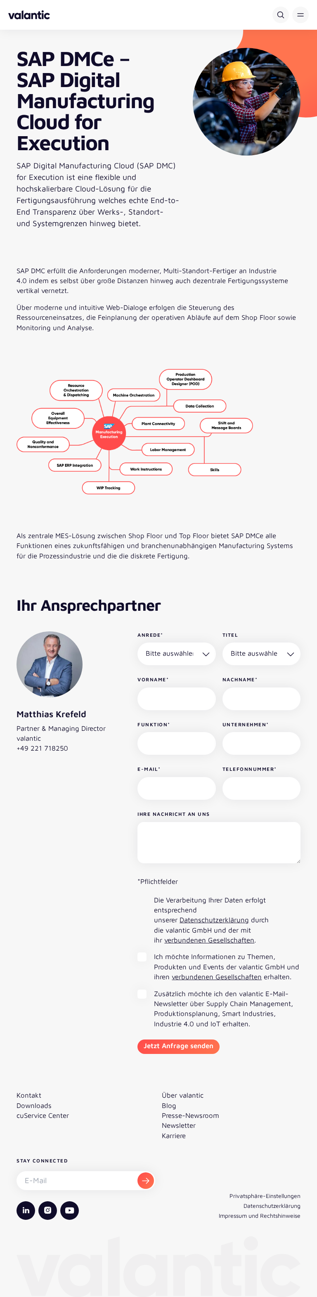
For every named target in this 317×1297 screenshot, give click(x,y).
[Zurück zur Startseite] (29, 14)
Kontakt (29, 1095)
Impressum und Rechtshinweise (259, 1215)
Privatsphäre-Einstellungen (264, 1195)
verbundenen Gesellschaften (209, 940)
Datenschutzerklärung (214, 920)
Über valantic (182, 1095)
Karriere (174, 1136)
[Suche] (280, 15)
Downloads (34, 1105)
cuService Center (43, 1115)
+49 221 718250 (42, 748)
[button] (300, 15)
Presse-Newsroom (190, 1115)
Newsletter (179, 1125)
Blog (169, 1105)
